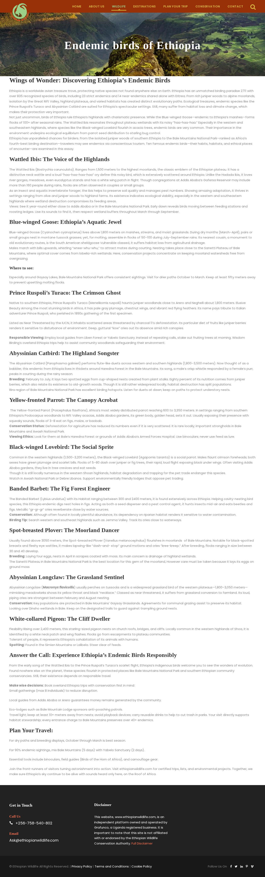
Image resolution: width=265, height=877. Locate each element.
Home (76, 6)
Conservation (207, 6)
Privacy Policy (82, 866)
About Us (97, 6)
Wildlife (119, 6)
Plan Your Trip (175, 6)
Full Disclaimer (142, 843)
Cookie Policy (141, 866)
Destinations (144, 6)
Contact (235, 6)
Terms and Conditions (112, 866)
